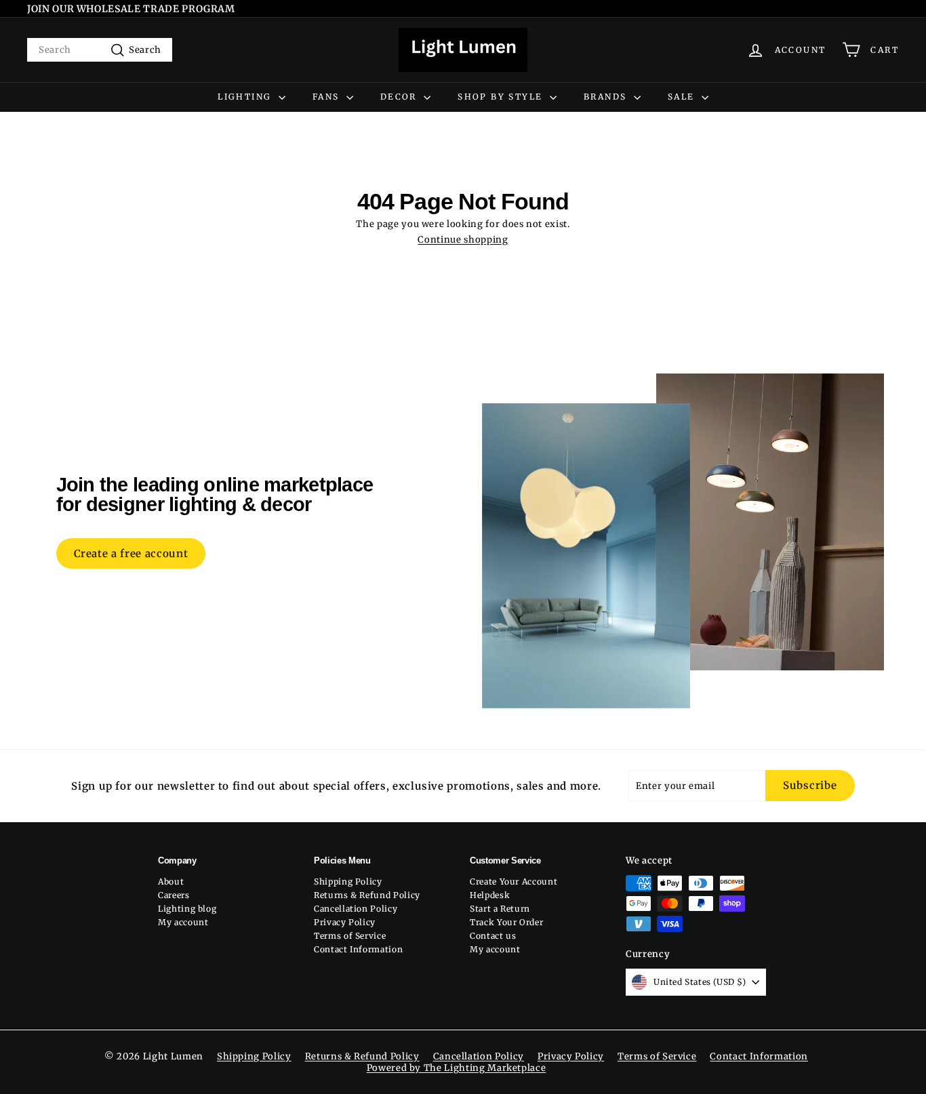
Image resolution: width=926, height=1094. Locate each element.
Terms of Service (350, 936)
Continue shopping (463, 239)
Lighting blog (187, 909)
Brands (607, 97)
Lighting (246, 97)
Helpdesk (490, 895)
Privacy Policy (345, 922)
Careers (174, 895)
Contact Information (358, 949)
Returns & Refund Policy (367, 895)
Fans (328, 97)
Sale (683, 97)
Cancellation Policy (355, 909)
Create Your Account (513, 881)
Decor (400, 97)
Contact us (493, 936)
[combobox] (99, 50)
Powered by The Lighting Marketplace (456, 1068)
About (171, 881)
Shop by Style (502, 97)
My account (183, 922)
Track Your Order (506, 922)
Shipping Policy (348, 881)
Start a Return (500, 909)
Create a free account (131, 553)
